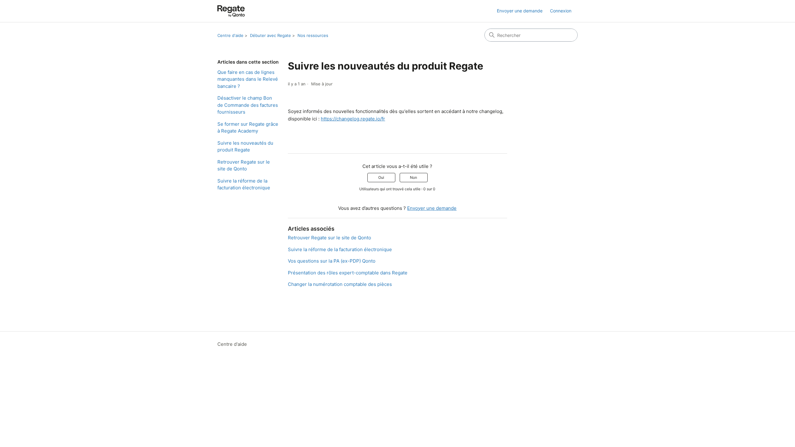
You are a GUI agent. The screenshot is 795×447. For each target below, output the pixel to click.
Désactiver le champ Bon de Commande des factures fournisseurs (247, 105)
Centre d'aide (230, 35)
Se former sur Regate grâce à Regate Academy (247, 127)
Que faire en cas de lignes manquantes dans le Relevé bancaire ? (247, 79)
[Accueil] (231, 11)
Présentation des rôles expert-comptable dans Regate (347, 273)
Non (413, 177)
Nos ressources (313, 35)
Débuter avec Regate (270, 35)
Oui (381, 177)
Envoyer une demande (520, 10)
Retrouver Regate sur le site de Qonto (243, 165)
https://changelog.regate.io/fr (353, 119)
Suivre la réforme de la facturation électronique (243, 184)
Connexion (560, 10)
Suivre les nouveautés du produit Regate (245, 146)
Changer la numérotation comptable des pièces (340, 284)
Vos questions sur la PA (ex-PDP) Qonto (331, 261)
